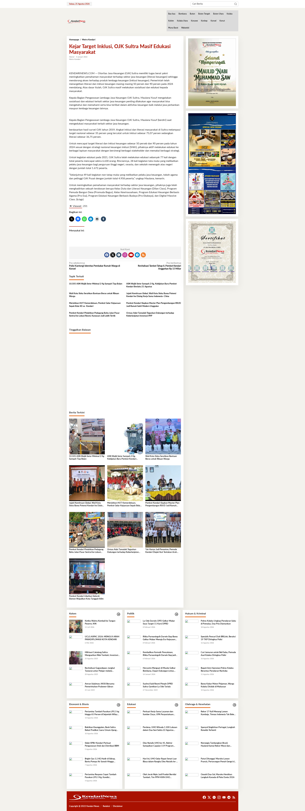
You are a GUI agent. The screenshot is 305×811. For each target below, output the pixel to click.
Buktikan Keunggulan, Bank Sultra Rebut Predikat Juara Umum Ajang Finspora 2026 (100, 729)
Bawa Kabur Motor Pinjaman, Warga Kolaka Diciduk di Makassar (217, 685)
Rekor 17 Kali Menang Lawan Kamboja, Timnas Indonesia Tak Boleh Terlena (218, 713)
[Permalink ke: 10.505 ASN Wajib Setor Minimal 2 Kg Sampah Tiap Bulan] (87, 436)
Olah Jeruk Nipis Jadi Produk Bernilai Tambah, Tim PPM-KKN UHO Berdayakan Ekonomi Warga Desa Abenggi (159, 776)
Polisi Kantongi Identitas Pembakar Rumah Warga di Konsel (94, 266)
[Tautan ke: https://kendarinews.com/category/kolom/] (118, 614)
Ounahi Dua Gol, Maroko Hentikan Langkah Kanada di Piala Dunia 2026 (217, 776)
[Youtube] (131, 254)
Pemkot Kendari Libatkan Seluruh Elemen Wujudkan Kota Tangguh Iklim (86, 597)
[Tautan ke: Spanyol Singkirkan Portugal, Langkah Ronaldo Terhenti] (191, 733)
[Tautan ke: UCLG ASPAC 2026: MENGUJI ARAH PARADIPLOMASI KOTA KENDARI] (75, 642)
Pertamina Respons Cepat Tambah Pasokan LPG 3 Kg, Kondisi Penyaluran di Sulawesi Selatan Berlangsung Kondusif (100, 776)
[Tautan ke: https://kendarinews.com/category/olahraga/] (234, 705)
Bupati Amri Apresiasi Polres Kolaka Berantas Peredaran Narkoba (217, 669)
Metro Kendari (75, 59)
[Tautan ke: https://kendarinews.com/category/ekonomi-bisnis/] (118, 705)
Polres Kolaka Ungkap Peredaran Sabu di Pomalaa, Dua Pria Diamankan (218, 622)
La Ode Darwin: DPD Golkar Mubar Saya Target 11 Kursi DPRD (159, 622)
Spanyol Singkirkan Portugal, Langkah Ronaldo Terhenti (218, 728)
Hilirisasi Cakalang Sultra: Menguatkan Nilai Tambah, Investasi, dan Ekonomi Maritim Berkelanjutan (102, 654)
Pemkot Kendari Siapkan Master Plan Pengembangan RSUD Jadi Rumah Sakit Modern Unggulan (153, 304)
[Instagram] (124, 254)
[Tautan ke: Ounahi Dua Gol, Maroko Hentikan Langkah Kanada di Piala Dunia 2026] (191, 780)
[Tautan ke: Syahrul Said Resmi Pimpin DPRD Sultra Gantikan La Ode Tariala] (133, 689)
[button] (235, 4)
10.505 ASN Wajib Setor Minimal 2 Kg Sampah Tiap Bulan (95, 284)
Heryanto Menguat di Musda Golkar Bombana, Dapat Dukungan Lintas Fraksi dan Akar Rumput (159, 670)
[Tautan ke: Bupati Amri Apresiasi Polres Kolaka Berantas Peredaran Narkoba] (191, 673)
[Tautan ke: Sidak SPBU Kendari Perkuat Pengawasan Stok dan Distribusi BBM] (75, 748)
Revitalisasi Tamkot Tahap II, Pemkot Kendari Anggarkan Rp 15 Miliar (159, 266)
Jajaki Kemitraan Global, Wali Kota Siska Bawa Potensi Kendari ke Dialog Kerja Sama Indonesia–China (151, 295)
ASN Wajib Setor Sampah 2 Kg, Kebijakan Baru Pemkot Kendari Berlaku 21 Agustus (151, 285)
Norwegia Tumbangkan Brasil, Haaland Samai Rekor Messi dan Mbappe (215, 744)
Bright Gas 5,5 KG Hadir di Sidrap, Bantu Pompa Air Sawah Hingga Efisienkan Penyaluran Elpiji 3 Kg (100, 760)
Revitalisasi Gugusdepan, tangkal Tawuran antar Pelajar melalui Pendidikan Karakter (100, 670)
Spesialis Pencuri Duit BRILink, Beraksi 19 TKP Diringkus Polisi (218, 638)
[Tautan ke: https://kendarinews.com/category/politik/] (176, 614)
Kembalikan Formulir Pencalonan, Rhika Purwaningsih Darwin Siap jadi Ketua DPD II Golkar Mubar (159, 654)
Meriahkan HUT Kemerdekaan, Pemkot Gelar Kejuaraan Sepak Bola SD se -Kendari (95, 304)
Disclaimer (118, 806)
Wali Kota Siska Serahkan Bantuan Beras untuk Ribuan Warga (94, 295)
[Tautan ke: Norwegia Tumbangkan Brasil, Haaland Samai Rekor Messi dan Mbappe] (191, 748)
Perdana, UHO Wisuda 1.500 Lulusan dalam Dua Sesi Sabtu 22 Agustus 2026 (160, 729)
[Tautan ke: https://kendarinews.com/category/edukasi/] (176, 705)
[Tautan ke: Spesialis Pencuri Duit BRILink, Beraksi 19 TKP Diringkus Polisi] (191, 642)
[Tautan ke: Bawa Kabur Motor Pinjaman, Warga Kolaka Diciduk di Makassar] (191, 689)
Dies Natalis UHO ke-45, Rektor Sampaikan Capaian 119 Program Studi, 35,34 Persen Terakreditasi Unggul (158, 744)
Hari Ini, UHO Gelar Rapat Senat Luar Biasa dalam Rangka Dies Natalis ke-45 (160, 760)
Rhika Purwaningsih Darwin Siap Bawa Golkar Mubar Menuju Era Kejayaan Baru (160, 638)
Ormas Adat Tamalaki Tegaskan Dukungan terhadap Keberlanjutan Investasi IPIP (150, 314)
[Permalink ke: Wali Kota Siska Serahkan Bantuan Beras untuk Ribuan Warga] (163, 436)
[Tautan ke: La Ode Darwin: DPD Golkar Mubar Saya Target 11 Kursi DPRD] (133, 626)
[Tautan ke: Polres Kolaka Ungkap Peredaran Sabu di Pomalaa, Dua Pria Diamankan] (191, 626)
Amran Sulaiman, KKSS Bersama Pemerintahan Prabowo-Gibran (99, 685)
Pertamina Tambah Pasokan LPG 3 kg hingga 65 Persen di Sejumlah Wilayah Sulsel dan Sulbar (102, 713)
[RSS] (143, 254)
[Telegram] (137, 254)
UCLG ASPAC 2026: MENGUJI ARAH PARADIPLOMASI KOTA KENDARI (102, 638)
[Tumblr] (118, 254)
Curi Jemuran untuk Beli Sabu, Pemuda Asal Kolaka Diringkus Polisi (218, 653)
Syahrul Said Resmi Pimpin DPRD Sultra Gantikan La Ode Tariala (158, 685)
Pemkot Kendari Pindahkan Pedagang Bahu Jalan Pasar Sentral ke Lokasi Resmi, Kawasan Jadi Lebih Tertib (94, 314)
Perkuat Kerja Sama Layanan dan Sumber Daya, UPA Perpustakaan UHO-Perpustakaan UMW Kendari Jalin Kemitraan (159, 713)
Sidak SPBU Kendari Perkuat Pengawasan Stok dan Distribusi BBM (102, 744)
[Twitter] (112, 254)
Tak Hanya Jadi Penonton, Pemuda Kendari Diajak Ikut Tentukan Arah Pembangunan (161, 551)
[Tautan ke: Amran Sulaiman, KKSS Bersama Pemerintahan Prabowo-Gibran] (75, 689)
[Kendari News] (76, 21)
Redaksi (106, 806)
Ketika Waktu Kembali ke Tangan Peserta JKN (100, 622)
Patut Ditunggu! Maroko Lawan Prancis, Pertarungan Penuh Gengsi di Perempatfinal (218, 760)
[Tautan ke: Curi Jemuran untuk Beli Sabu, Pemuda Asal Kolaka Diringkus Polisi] (191, 658)
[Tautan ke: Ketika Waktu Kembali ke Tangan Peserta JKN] (75, 626)
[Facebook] (106, 254)
